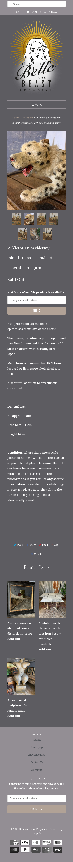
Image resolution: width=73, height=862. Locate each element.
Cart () (35, 11)
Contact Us (37, 762)
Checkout (51, 11)
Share (33, 545)
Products (27, 117)
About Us (36, 769)
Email (37, 554)
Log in (19, 11)
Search (37, 739)
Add (56, 545)
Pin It (45, 545)
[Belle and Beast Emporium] (36, 59)
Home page (37, 747)
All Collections (36, 754)
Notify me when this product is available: (36, 292)
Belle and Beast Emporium (33, 829)
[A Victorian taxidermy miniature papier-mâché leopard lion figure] (36, 170)
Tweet (20, 545)
